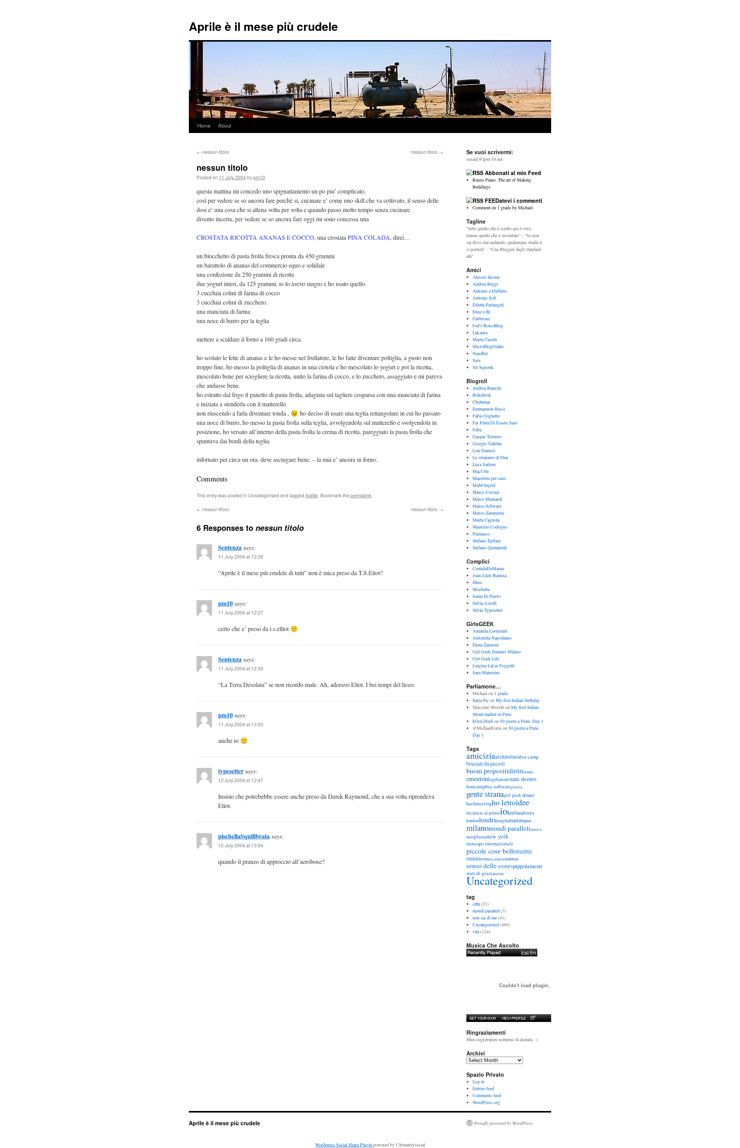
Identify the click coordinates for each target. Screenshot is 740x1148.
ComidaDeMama (488, 568)
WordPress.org (486, 1102)
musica (536, 829)
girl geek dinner (519, 795)
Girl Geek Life (486, 658)
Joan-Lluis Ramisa (489, 575)
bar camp (529, 756)
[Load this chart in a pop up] (532, 1018)
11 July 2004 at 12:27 (240, 612)
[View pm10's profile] (513, 1018)
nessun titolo (213, 151)
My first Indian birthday (518, 700)
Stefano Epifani (487, 540)
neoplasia (476, 836)
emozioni (478, 778)
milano (477, 827)
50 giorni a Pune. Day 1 (521, 721)
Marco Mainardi (487, 499)
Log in (478, 1081)
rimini (473, 858)
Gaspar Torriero (487, 436)
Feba (477, 429)
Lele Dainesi (484, 450)
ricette (311, 495)
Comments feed (487, 1095)
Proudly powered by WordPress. (504, 1123)
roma (485, 858)
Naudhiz (480, 353)
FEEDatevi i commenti (513, 200)
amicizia (480, 755)
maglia (503, 820)
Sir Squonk (483, 367)
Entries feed (483, 1088)
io (504, 810)
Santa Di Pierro (487, 596)
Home (203, 125)
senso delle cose (488, 865)
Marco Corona (486, 492)
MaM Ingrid (484, 485)
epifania (498, 779)
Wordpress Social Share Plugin (344, 1144)
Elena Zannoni (486, 644)
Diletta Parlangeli (488, 304)
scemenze (509, 858)
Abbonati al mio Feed (513, 173)
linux (529, 812)
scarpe (495, 859)
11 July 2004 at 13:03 (240, 724)
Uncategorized (499, 880)
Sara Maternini (486, 672)
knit (512, 812)
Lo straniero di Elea (490, 457)
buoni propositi (487, 770)
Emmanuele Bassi (489, 409)
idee (522, 802)
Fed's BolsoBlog (488, 325)
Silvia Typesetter (488, 610)
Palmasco (481, 533)
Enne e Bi (481, 311)
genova (516, 786)
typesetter (231, 770)
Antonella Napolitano (492, 638)
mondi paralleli (509, 828)
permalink (360, 495)
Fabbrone (481, 318)
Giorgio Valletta (487, 443)
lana (519, 813)
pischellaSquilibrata (244, 836)
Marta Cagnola (486, 520)
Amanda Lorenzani (490, 631)
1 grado (501, 693)
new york (497, 836)
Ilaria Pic (481, 700)
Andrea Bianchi (487, 388)
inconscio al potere (483, 813)
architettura (507, 756)
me (528, 820)
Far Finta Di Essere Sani (495, 422)
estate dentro (521, 779)
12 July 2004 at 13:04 (240, 845)
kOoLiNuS (483, 721)
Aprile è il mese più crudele (263, 26)
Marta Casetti (485, 339)
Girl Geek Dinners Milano (497, 651)
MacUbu (481, 471)
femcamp (475, 786)
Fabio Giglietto (486, 415)
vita (476, 931)
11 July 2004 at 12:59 (240, 668)
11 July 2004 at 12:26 (240, 556)
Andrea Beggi (485, 284)
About (224, 125)
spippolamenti (526, 866)
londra (488, 819)
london (472, 820)
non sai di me (485, 917)
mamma (517, 820)
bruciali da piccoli (485, 763)
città (476, 904)
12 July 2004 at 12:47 (240, 780)
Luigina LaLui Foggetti (494, 665)
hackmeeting (479, 803)
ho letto (504, 802)
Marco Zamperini (488, 513)
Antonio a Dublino (490, 291)
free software (498, 786)
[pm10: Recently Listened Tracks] (501, 952)
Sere (477, 360)
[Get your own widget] (482, 1018)
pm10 (259, 177)
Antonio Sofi (484, 298)
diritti (516, 770)
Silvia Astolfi (485, 603)
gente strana (485, 793)
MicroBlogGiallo (488, 346)
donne (528, 771)
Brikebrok (482, 395)
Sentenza (230, 547)
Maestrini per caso (489, 478)
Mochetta (481, 589)
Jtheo (477, 582)
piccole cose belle (491, 850)
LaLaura (480, 332)
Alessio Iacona (486, 277)
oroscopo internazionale (489, 843)
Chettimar (481, 402)
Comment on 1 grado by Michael (503, 207)
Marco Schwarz (487, 506)
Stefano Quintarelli (490, 547)
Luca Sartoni (484, 464)
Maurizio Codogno (490, 527)
